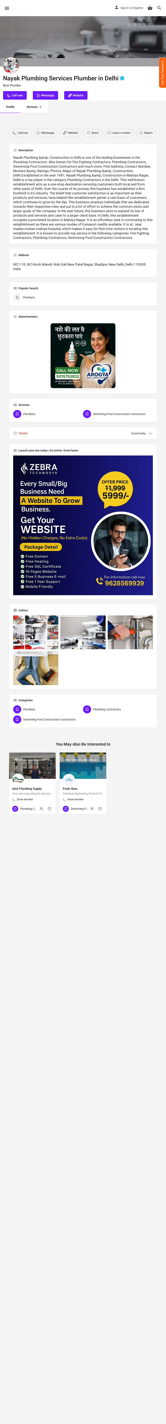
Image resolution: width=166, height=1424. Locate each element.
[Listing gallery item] (35, 632)
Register (138, 8)
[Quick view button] (41, 809)
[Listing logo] (11, 65)
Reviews (34, 107)
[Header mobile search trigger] (159, 8)
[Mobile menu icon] (7, 8)
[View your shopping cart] (150, 8)
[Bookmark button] (49, 809)
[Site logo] (21, 8)
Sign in (124, 8)
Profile (10, 107)
